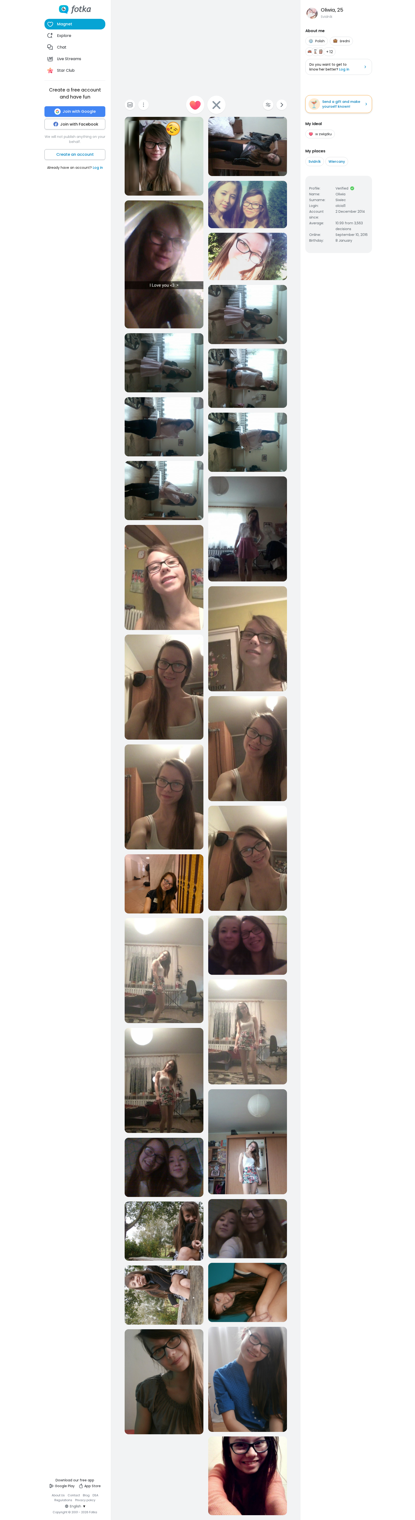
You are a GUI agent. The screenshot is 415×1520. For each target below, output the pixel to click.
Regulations (63, 1500)
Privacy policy (85, 1500)
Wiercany (337, 161)
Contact (74, 1495)
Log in (98, 167)
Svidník (314, 161)
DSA (95, 1495)
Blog (86, 1495)
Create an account (75, 154)
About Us (58, 1495)
